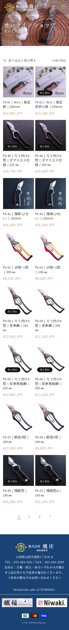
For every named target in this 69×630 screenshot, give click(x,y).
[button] (46, 7)
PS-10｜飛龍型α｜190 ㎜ (48, 493)
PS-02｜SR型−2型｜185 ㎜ (48, 269)
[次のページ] (50, 516)
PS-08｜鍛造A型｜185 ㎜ (48, 439)
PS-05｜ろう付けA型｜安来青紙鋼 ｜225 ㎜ (16, 383)
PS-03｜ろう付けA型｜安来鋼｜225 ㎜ (16, 325)
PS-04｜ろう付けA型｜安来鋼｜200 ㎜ (48, 325)
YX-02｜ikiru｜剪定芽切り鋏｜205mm (49, 104)
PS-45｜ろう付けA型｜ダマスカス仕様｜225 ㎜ (16, 160)
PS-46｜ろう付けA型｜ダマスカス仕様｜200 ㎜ (48, 160)
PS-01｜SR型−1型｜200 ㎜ (15, 269)
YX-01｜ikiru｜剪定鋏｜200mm (16, 104)
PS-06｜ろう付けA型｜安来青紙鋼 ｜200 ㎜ (49, 383)
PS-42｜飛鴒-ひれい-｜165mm (48, 216)
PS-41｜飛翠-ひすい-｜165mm (16, 216)
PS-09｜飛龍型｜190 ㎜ (15, 493)
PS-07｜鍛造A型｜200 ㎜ (16, 439)
